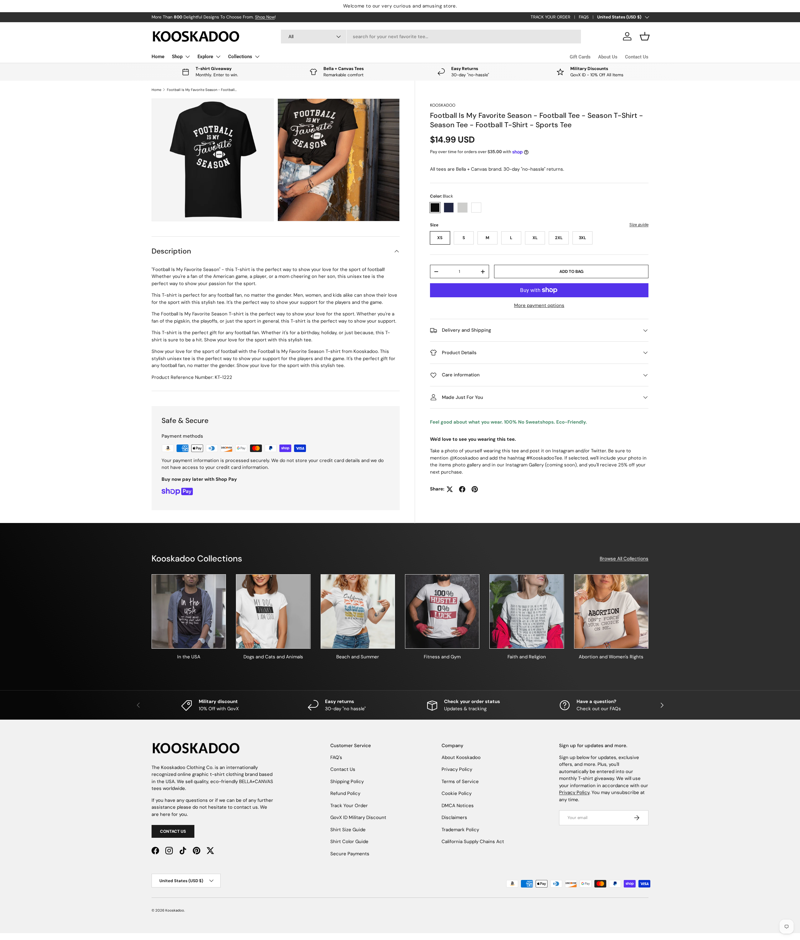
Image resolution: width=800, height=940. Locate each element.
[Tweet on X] (449, 489)
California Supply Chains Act (473, 841)
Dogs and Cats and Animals (273, 657)
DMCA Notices (458, 805)
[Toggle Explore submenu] (218, 56)
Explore (205, 56)
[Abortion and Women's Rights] (611, 611)
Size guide (638, 224)
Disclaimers (454, 817)
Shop (177, 56)
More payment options (539, 305)
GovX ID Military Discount (358, 817)
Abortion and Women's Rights (611, 657)
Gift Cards (580, 57)
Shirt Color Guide (349, 841)
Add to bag (571, 271)
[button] (645, 36)
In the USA (188, 657)
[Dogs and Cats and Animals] (273, 611)
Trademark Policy (460, 830)
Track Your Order (349, 805)
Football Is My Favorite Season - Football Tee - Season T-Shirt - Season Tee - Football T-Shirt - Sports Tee (202, 90)
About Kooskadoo (461, 757)
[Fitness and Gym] (442, 611)
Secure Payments (349, 854)
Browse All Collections (624, 558)
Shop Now (265, 17)
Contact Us (636, 57)
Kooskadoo (442, 105)
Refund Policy (345, 793)
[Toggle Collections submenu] (257, 56)
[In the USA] (189, 611)
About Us (608, 57)
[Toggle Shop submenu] (187, 56)
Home (158, 56)
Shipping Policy (347, 781)
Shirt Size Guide (348, 830)
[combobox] (431, 36)
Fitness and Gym (442, 657)
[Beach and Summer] (358, 611)
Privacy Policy (457, 769)
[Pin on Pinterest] (474, 489)
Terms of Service (460, 781)
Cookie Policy (457, 793)
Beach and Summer (357, 657)
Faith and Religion (527, 657)
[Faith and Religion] (526, 611)
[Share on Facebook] (462, 489)
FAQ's (336, 757)
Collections (240, 56)
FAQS (584, 17)
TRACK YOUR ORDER (550, 17)
